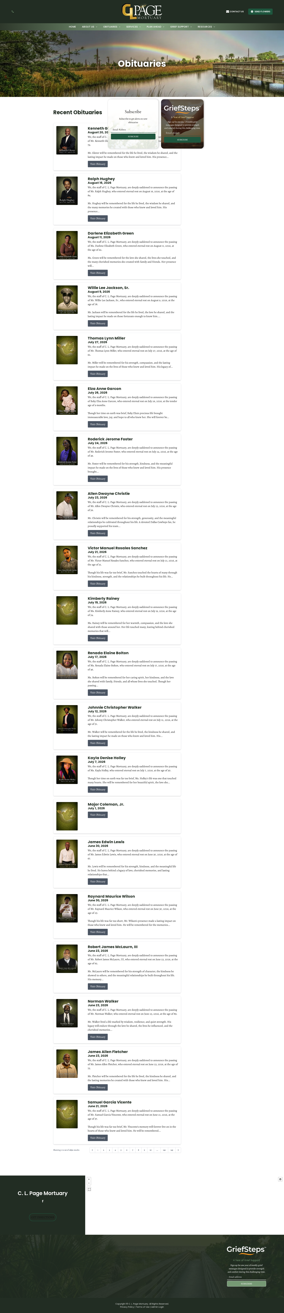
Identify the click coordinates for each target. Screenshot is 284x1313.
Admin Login (157, 1306)
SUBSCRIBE (133, 136)
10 (150, 1150)
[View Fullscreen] (89, 1189)
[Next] (178, 1150)
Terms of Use (143, 1306)
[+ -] (184, 1205)
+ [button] (89, 1179)
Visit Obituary (97, 164)
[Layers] (280, 1179)
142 (164, 1150)
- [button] (89, 1183)
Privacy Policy (127, 1306)
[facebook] (43, 1201)
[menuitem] (72, 26)
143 (172, 1150)
